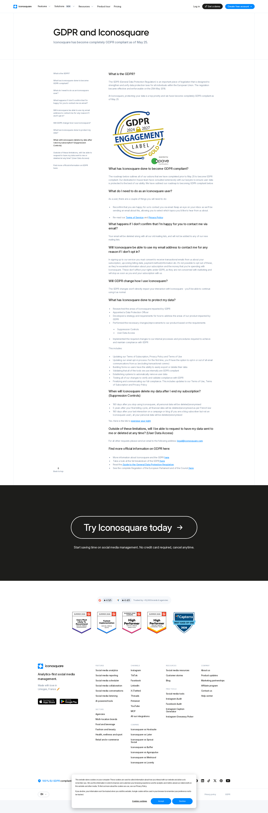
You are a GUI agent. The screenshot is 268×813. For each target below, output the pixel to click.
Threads (135, 695)
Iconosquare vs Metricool (143, 757)
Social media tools (175, 693)
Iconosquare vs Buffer (142, 747)
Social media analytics (107, 670)
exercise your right (141, 421)
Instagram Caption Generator (175, 710)
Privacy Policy (156, 217)
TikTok (134, 675)
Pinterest (135, 701)
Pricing (117, 6)
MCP (133, 711)
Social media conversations (109, 690)
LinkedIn (135, 685)
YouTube (135, 706)
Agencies (100, 714)
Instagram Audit (174, 698)
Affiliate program (209, 685)
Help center (207, 695)
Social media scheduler (107, 680)
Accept (161, 801)
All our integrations (140, 716)
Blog (168, 680)
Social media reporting (107, 675)
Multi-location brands (106, 719)
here (166, 457)
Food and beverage (105, 724)
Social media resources (177, 670)
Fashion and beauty (106, 729)
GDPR (227, 794)
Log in (196, 6)
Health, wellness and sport (109, 734)
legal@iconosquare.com (190, 441)
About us (205, 670)
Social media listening (107, 695)
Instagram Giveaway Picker (179, 716)
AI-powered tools (104, 701)
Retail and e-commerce (107, 739)
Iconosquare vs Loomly (142, 762)
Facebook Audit (174, 704)
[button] (44, 6)
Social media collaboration (109, 685)
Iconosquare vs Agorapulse (144, 752)
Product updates (209, 675)
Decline (182, 801)
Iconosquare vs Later (141, 734)
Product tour (103, 6)
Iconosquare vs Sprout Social (142, 740)
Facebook (136, 680)
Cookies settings (139, 801)
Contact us (206, 690)
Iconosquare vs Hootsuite (143, 729)
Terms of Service (135, 217)
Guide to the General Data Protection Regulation (148, 464)
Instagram (136, 670)
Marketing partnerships (213, 680)
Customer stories (174, 675)
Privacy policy (210, 794)
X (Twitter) (136, 690)
